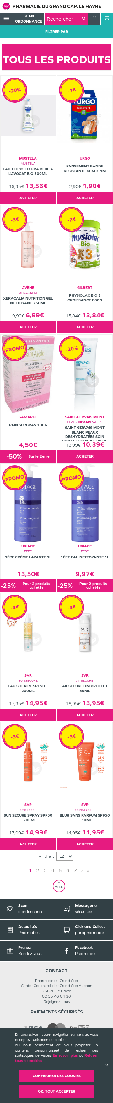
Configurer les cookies (57, 1076)
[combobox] (64, 19)
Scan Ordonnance (28, 18)
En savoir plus (65, 1055)
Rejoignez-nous (57, 1001)
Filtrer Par (56, 31)
